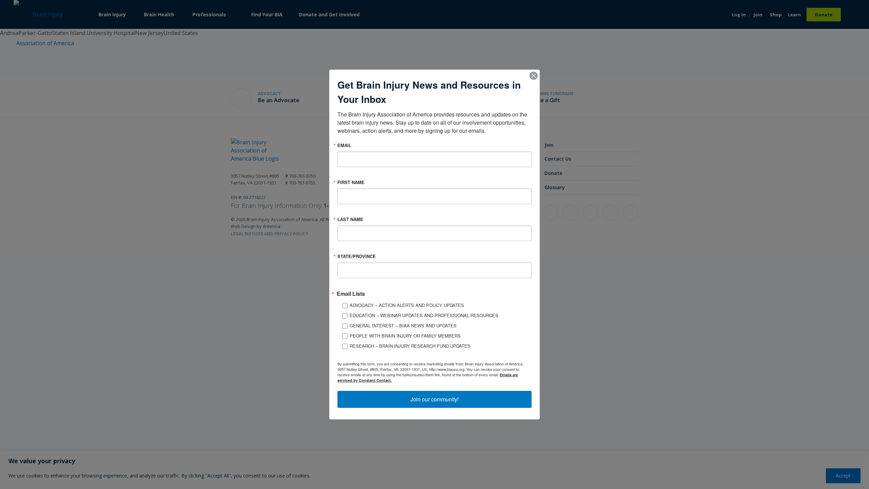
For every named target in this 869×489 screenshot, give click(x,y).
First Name (351, 182)
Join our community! (434, 399)
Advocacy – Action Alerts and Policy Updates (407, 305)
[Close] (534, 76)
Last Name (350, 219)
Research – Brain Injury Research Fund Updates (410, 346)
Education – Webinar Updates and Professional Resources (424, 315)
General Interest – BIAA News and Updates (403, 325)
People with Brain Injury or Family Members (405, 335)
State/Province (356, 256)
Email (344, 145)
